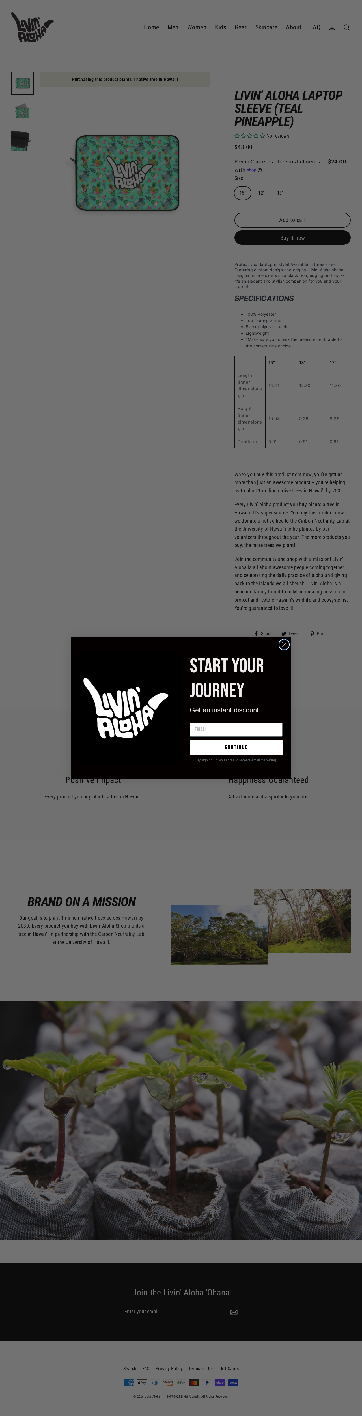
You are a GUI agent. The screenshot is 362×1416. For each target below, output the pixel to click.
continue (236, 747)
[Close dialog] (284, 645)
